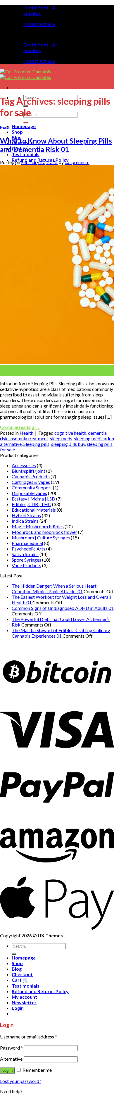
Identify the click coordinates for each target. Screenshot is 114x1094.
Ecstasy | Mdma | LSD (33, 498)
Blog (17, 969)
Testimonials (25, 154)
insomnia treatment (28, 438)
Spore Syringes (26, 559)
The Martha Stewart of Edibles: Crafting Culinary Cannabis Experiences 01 (61, 633)
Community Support (32, 487)
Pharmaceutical (27, 543)
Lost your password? (20, 1081)
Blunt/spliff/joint (28, 471)
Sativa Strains (25, 554)
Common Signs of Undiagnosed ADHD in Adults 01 (63, 608)
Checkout (22, 974)
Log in (7, 1070)
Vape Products (26, 565)
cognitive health (70, 433)
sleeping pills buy (68, 444)
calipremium (77, 162)
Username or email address (28, 1036)
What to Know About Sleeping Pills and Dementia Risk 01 (56, 145)
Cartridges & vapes (31, 482)
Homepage (24, 126)
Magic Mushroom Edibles (38, 526)
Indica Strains (25, 521)
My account (24, 997)
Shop (17, 131)
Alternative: (12, 1059)
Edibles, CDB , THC (31, 504)
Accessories (24, 465)
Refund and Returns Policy (40, 991)
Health (5, 127)
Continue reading (20, 427)
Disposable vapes (29, 493)
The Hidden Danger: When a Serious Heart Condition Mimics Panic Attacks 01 (54, 588)
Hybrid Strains (26, 515)
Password (11, 1047)
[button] (11, 1091)
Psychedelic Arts (28, 548)
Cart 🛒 (20, 980)
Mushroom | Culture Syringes (41, 537)
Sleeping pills (36, 444)
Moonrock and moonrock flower (44, 532)
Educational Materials (34, 510)
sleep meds (61, 438)
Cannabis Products (31, 476)
